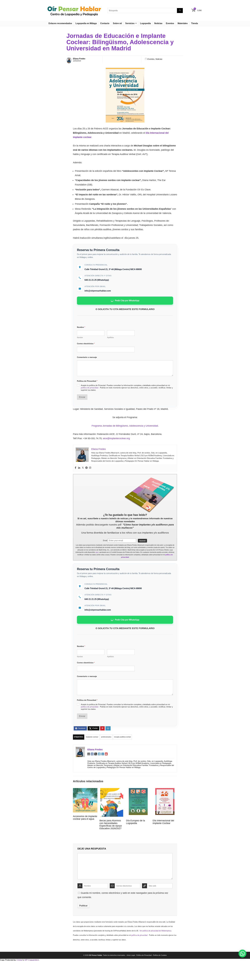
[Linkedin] (79, 468)
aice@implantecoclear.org (116, 438)
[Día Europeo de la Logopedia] (138, 790)
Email (105, 540)
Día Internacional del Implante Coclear (163, 821)
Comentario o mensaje (87, 357)
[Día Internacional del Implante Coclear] (164, 790)
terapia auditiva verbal (122, 737)
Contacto (104, 23)
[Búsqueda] (180, 10)
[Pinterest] (86, 468)
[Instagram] (90, 468)
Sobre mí (117, 23)
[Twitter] (83, 468)
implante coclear (92, 737)
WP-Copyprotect (31, 960)
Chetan (19, 960)
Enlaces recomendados (60, 23)
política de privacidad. (90, 388)
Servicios (130, 23)
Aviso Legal (131, 955)
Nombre (80, 337)
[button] (242, 953)
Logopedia (145, 23)
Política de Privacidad (87, 381)
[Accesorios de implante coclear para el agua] (85, 790)
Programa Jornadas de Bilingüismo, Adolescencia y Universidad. (125, 425)
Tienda (194, 23)
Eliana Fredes (79, 59)
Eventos (170, 23)
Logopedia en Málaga (86, 23)
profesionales (106, 737)
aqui (97, 552)
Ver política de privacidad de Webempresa (155, 931)
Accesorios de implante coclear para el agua (85, 817)
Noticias (158, 23)
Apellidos (110, 337)
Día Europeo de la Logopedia (135, 821)
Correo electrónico (86, 343)
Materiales (183, 23)
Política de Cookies (160, 955)
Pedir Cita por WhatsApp (127, 300)
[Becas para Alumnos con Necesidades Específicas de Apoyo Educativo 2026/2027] (111, 790)
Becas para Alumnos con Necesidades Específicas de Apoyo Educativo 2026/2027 (110, 824)
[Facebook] (75, 468)
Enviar (82, 397)
